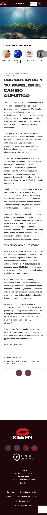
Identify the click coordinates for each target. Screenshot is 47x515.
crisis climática (15, 361)
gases (27, 361)
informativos (10, 76)
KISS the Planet (15, 357)
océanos (11, 363)
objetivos (36, 361)
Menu (21, 3)
